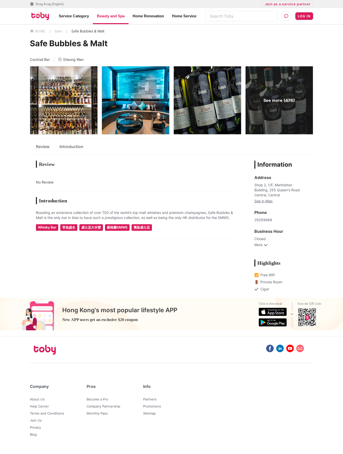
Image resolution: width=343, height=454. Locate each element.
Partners (149, 399)
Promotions (152, 406)
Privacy (35, 427)
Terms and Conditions (47, 413)
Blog (33, 434)
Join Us (36, 420)
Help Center (39, 406)
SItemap (149, 413)
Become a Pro (97, 399)
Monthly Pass (97, 413)
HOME (40, 31)
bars (58, 31)
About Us (37, 399)
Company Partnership (103, 406)
